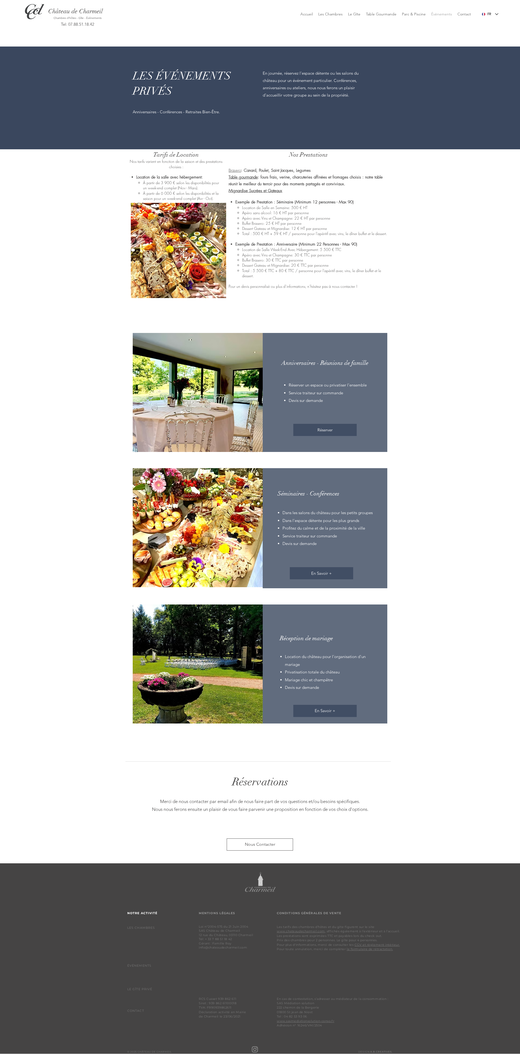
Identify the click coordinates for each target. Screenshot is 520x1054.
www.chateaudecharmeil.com (301, 931)
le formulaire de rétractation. (370, 949)
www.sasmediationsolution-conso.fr (305, 1021)
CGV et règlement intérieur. (377, 945)
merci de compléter (330, 949)
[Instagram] (255, 1049)
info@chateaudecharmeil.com (223, 947)
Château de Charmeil (75, 11)
